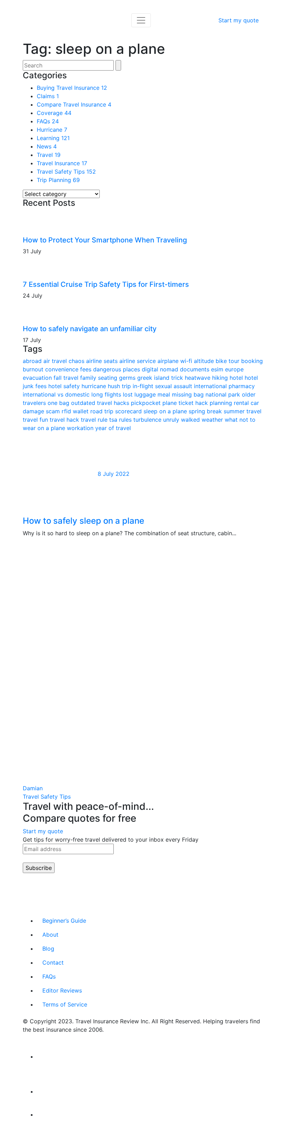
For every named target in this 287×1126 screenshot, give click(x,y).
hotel (237, 377)
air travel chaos (64, 360)
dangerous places (117, 369)
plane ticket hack (186, 402)
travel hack (65, 419)
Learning (53, 138)
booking (252, 360)
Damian (33, 788)
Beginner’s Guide (64, 920)
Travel (49, 154)
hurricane (95, 386)
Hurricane (52, 129)
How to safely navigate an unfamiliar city (89, 329)
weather (213, 419)
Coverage (54, 112)
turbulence (148, 419)
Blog (48, 948)
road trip (102, 411)
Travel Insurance (62, 163)
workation (81, 427)
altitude (205, 360)
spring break (206, 411)
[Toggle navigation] (141, 20)
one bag (59, 402)
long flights (107, 394)
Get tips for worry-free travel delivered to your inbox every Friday (110, 839)
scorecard (129, 411)
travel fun (36, 419)
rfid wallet (76, 411)
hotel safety (65, 386)
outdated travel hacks (101, 402)
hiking (221, 377)
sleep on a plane (166, 411)
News (47, 146)
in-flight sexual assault (163, 386)
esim (218, 369)
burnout (34, 369)
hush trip (120, 386)
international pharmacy (224, 386)
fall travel (67, 377)
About (50, 934)
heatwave (198, 377)
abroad (33, 360)
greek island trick (161, 377)
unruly (172, 419)
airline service (138, 360)
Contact (53, 962)
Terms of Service (64, 1004)
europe (234, 369)
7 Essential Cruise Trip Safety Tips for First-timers (106, 284)
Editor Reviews (62, 990)
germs (128, 377)
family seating (99, 377)
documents (195, 369)
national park (223, 394)
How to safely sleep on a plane (83, 521)
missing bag (188, 394)
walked (191, 419)
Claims (48, 96)
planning (222, 402)
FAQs (48, 121)
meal (165, 394)
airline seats (102, 360)
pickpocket (146, 402)
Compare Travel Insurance (74, 104)
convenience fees (69, 369)
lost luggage (140, 394)
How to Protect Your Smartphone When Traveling (105, 240)
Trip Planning (58, 179)
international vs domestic (57, 394)
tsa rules (121, 419)
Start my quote (238, 20)
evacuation (38, 377)
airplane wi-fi (176, 360)
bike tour (228, 360)
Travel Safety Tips (66, 171)
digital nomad (161, 369)
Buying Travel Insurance (72, 87)
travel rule (95, 419)
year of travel (113, 427)
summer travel (242, 411)
